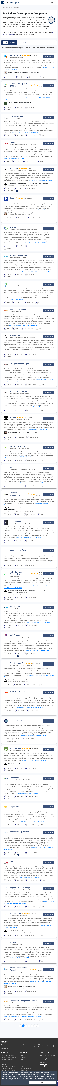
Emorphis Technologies (11, 381)
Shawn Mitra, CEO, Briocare (14, 104)
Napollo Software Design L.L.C (18, 903)
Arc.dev (44, 429)
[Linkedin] (43, 1065)
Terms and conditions (25, 1069)
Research (22, 1059)
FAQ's (21, 1067)
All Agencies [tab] (23, 42)
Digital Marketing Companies (8, 1066)
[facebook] (41, 1065)
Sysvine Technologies (44, 271)
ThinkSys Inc (46, 622)
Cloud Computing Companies (8, 1070)
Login (51, 3)
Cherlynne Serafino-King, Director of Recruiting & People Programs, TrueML (26, 434)
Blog (21, 1055)
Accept (42, 1082)
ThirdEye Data (43, 760)
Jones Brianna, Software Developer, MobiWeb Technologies (22, 988)
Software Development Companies (9, 1061)
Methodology (23, 1065)
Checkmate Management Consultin (31, 1016)
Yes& (37, 877)
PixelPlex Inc (35, 351)
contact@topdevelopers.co (46, 1059)
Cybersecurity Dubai (46, 562)
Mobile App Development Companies (9, 1057)
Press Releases (23, 1057)
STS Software (14, 69)
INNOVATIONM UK (26, 457)
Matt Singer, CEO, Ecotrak (14, 765)
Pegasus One (41, 821)
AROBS (43, 243)
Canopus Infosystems (10, 505)
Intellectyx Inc (14, 927)
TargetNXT (39, 483)
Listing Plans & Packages (26, 1063)
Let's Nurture (45, 650)
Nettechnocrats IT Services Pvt (13, 587)
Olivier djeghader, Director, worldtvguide (17, 594)
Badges (22, 1061)
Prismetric (49, 181)
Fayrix (22, 158)
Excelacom (34, 793)
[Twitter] (46, 1065)
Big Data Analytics (10, 7)
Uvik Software (37, 537)
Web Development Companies (8, 1059)
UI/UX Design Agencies (6, 1068)
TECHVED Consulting (36, 707)
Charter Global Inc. (41, 736)
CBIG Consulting (33, 132)
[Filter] (54, 42)
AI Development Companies (7, 1055)
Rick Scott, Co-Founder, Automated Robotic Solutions (20, 511)
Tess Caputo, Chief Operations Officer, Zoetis (19, 214)
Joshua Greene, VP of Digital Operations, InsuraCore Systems (22, 185)
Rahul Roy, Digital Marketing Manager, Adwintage (19, 932)
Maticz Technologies (45, 407)
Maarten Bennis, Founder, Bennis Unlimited (18, 681)
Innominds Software (32, 325)
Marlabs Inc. (19, 299)
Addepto (29, 958)
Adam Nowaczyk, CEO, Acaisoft (15, 74)
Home (3, 7)
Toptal (46, 210)
